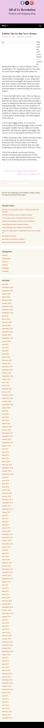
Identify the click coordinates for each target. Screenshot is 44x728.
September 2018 (7, 474)
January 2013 (6, 677)
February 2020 (7, 427)
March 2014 (6, 632)
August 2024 (6, 294)
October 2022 (6, 335)
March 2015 (6, 598)
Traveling (5, 271)
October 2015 (6, 575)
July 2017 (5, 515)
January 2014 (6, 639)
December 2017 (7, 499)
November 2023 (7, 310)
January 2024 (6, 303)
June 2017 (5, 518)
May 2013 (5, 664)
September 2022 (7, 338)
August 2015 (6, 582)
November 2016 (7, 537)
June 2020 (5, 414)
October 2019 (6, 439)
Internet (5, 265)
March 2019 (6, 461)
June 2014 (5, 623)
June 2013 (5, 661)
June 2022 (5, 348)
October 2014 (6, 610)
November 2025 (7, 287)
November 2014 (7, 607)
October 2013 (6, 648)
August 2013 (6, 655)
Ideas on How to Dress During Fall (13, 242)
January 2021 (6, 392)
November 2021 (7, 370)
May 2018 (5, 484)
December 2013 (7, 642)
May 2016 (5, 553)
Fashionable (6, 259)
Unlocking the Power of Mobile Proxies (15, 224)
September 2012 (7, 689)
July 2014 (5, 620)
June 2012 (5, 699)
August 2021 (6, 379)
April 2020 (5, 420)
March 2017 (6, 528)
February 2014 (7, 636)
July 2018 (5, 477)
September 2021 (7, 376)
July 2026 (5, 284)
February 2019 (7, 465)
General (21, 37)
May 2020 (5, 417)
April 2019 (5, 458)
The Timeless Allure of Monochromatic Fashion (18, 218)
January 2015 (6, 604)
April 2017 (5, 525)
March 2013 (6, 670)
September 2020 (7, 404)
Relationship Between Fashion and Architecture (18, 221)
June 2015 (5, 588)
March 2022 (6, 357)
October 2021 (6, 373)
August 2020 (6, 408)
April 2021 (5, 382)
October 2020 (6, 401)
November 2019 (7, 436)
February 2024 (7, 300)
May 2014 (5, 626)
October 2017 (6, 506)
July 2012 (5, 696)
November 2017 (7, 503)
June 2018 (5, 480)
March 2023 (6, 319)
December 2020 (7, 395)
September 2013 (7, 651)
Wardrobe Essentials (9, 236)
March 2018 (6, 490)
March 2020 (6, 423)
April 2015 (5, 594)
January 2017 (6, 531)
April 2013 (5, 667)
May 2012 (5, 702)
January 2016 (6, 566)
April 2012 (5, 705)
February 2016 (7, 563)
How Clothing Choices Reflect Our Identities (17, 227)
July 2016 (5, 550)
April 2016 (5, 556)
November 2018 (7, 468)
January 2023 (6, 325)
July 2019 (5, 449)
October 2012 (6, 686)
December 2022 (7, 329)
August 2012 (6, 692)
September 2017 (7, 509)
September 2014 (7, 613)
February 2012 (7, 711)
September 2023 (7, 313)
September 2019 (7, 442)
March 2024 (6, 297)
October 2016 (6, 541)
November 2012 (7, 683)
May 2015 (5, 591)
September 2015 (7, 579)
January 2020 (6, 430)
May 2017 (5, 522)
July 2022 (5, 344)
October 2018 (6, 471)
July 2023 (5, 316)
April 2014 (5, 629)
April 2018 (5, 487)
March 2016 (6, 560)
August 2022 (6, 341)
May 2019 (5, 455)
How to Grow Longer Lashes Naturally (19, 171)
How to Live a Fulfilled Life (29, 174)
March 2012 (6, 708)
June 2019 (5, 452)
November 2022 (7, 332)
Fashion (4, 255)
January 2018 (6, 496)
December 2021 (7, 367)
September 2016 (7, 544)
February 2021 (7, 389)
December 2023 (7, 306)
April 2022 (5, 354)
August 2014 (6, 617)
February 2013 (7, 674)
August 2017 (6, 512)
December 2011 (7, 718)
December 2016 (7, 534)
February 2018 (7, 493)
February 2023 (7, 322)
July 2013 (5, 658)
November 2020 (7, 398)
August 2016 (6, 547)
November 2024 (7, 291)
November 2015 (7, 572)
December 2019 (7, 433)
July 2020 (5, 411)
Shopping (28, 37)
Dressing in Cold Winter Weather (13, 239)
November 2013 (7, 645)
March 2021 (6, 386)
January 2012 (6, 715)
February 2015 (7, 601)
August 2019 (6, 446)
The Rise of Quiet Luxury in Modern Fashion (17, 215)
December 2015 (7, 569)
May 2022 (5, 351)
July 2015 (5, 585)
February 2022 (7, 360)
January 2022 (6, 363)
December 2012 (7, 680)
